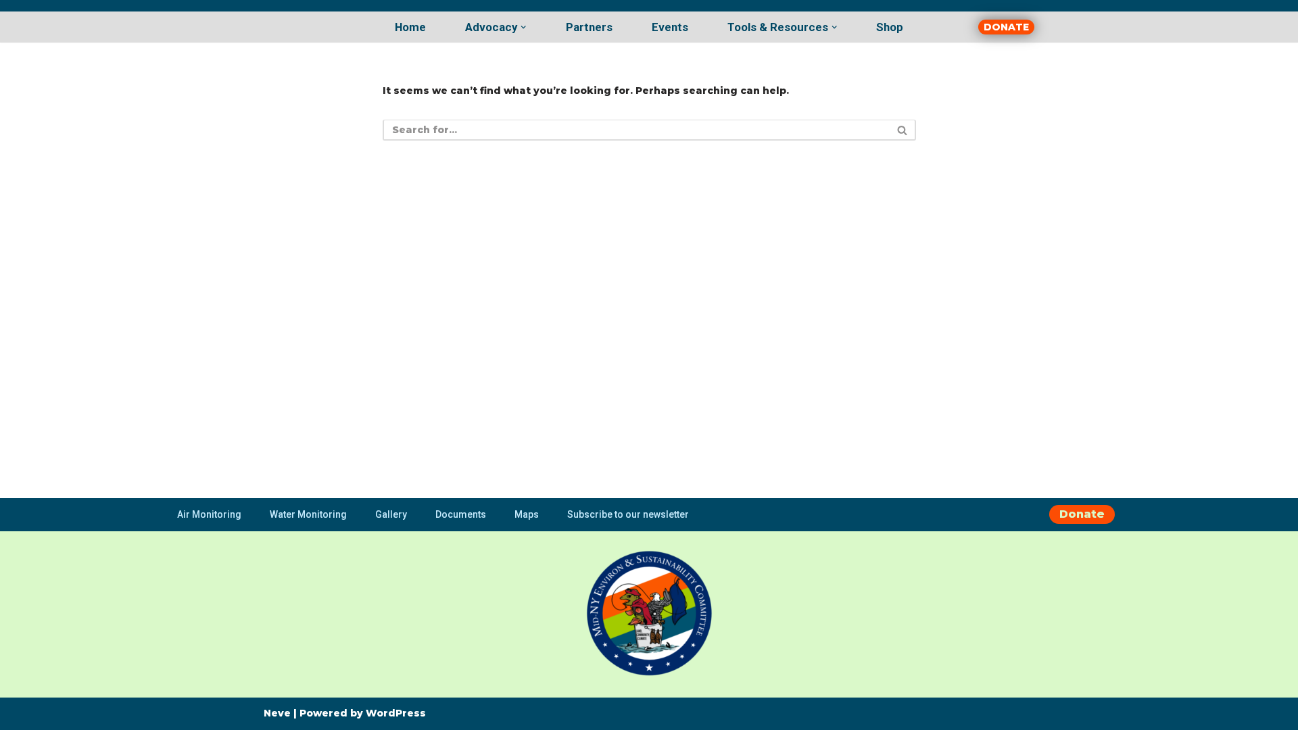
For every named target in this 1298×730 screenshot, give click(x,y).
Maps (526, 514)
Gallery (391, 514)
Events (670, 27)
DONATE (1006, 27)
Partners (589, 27)
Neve (277, 713)
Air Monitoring (209, 514)
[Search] (901, 130)
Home (410, 27)
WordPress (396, 713)
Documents (460, 514)
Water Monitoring (308, 514)
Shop (889, 27)
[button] (523, 27)
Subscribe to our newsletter (628, 514)
